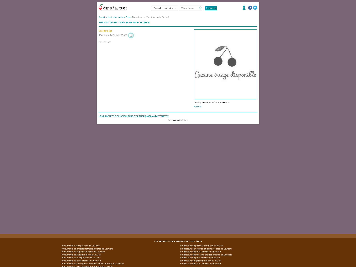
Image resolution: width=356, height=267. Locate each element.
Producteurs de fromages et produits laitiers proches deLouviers (92, 263)
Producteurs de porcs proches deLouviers (200, 257)
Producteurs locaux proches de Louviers (80, 245)
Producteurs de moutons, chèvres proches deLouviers (206, 254)
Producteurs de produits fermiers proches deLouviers (87, 248)
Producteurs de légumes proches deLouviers (83, 251)
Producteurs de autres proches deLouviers (200, 263)
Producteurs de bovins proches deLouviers (200, 251)
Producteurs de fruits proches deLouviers (81, 254)
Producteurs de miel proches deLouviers (81, 257)
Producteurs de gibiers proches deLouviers (200, 260)
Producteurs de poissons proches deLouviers (201, 245)
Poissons (197, 106)
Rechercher (211, 8)
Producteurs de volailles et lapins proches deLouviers (206, 248)
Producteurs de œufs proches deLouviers (81, 260)
